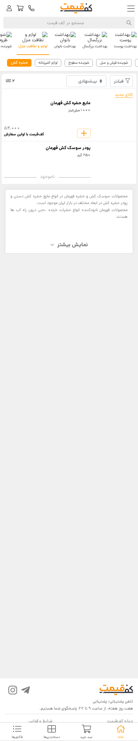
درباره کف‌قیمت (120, 721)
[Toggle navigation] (132, 8)
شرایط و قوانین (40, 721)
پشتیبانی (100, 701)
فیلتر (119, 81)
